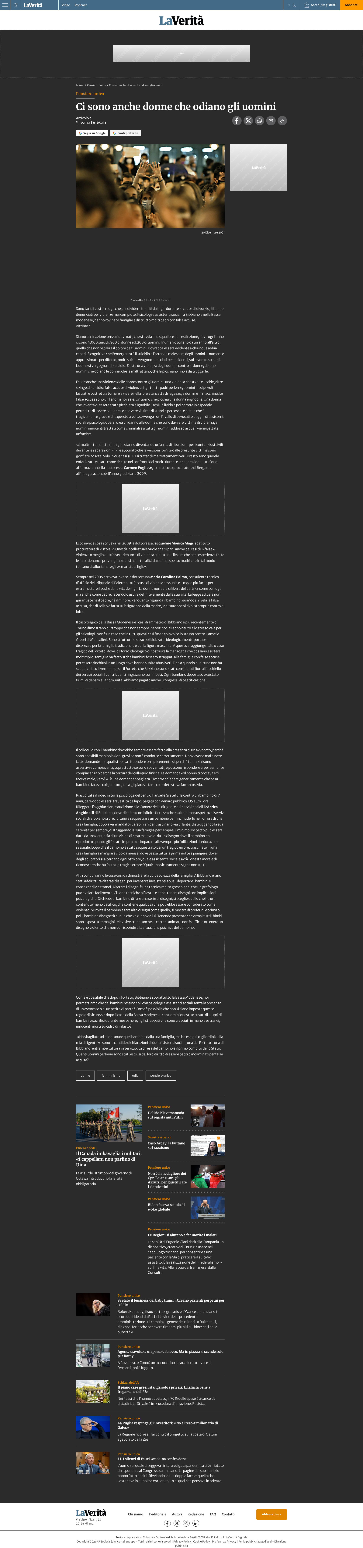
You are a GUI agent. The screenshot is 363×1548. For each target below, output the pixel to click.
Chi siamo (135, 1514)
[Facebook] (167, 1523)
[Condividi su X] (248, 120)
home (79, 85)
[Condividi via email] (271, 120)
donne (85, 1075)
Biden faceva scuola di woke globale (166, 1207)
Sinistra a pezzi (159, 1137)
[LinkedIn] (195, 1523)
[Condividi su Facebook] (237, 120)
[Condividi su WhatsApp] (259, 120)
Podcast (81, 5)
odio (135, 1075)
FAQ (213, 1514)
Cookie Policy (201, 1541)
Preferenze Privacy (224, 1541)
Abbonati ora (271, 1514)
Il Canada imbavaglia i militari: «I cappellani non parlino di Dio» (109, 1159)
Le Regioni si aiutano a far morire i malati (182, 1235)
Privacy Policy (182, 1541)
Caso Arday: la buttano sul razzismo (166, 1145)
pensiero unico (160, 1075)
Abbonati (351, 5)
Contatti (228, 1514)
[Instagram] (186, 1523)
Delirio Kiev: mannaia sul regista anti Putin (166, 1115)
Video (66, 5)
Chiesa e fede (86, 1148)
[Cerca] (15, 5)
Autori (177, 1514)
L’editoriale (157, 1514)
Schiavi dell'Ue (128, 1382)
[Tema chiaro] (288, 5)
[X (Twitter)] (177, 1523)
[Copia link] (282, 120)
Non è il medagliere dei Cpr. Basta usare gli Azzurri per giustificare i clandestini (167, 1180)
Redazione (196, 1514)
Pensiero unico (96, 85)
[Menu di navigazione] (5, 5)
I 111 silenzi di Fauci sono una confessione (152, 1459)
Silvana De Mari (91, 122)
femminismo (111, 1075)
